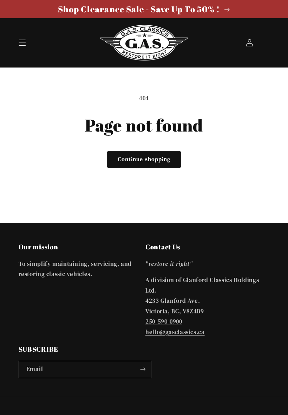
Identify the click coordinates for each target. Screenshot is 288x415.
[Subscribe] (143, 369)
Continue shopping (144, 159)
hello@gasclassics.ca (175, 332)
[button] (22, 42)
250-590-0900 (163, 322)
